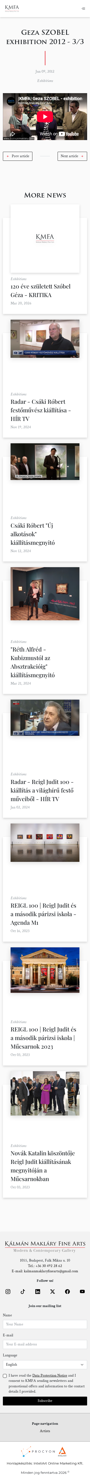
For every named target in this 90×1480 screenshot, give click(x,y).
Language (10, 1355)
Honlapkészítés (19, 1463)
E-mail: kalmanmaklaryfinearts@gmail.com (45, 1271)
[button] (17, 156)
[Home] (12, 8)
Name (7, 1315)
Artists (45, 1431)
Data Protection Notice (49, 1375)
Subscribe (45, 1400)
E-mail (8, 1335)
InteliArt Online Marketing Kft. (58, 1463)
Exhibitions (45, 80)
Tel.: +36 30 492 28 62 (45, 1265)
